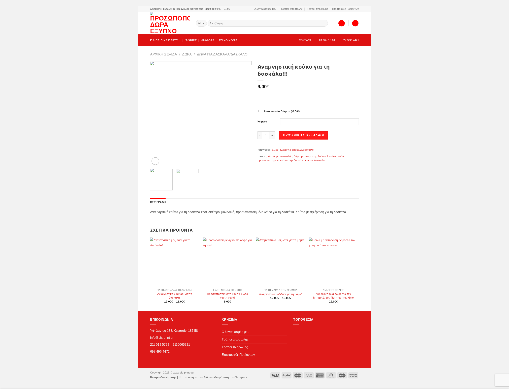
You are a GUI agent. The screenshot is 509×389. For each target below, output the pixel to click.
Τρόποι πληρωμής (317, 8)
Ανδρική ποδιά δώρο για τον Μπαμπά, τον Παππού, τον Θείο (333, 295)
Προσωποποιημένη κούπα (272, 160)
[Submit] (324, 23)
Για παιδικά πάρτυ (164, 40)
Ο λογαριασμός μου (265, 8)
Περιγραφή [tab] (158, 202)
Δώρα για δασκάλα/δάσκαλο (222, 54)
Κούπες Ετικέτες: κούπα (332, 156)
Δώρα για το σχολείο (280, 156)
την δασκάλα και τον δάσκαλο (306, 160)
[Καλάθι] (355, 23)
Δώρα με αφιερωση (305, 156)
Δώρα (187, 54)
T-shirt (191, 40)
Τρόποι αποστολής (291, 8)
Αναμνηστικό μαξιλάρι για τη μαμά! (280, 294)
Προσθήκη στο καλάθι (303, 135)
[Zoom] (155, 161)
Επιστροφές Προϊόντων (345, 8)
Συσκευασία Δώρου (282, 111)
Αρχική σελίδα (163, 54)
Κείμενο (262, 121)
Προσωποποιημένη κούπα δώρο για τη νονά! (227, 295)
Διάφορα (207, 40)
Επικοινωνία (228, 40)
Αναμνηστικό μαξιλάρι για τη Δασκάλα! (174, 295)
